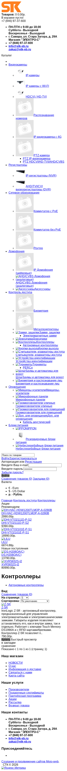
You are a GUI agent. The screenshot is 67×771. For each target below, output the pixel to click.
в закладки (8, 642)
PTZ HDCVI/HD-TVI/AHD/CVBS (43, 161)
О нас (12, 666)
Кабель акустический (36, 422)
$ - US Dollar (17, 491)
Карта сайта (16, 675)
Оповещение (17, 386)
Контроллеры (46, 500)
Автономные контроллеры (40, 345)
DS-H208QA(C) (11, 554)
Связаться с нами (20, 672)
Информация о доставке (25, 669)
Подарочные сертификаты (26, 692)
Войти (5, 458)
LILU (4, 542)
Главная (7, 500)
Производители (19, 689)
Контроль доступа (20, 292)
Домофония (16, 251)
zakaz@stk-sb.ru (20, 49)
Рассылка (15, 702)
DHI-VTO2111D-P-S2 (15, 522)
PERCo (28, 367)
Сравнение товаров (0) (16, 478)
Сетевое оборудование (24, 192)
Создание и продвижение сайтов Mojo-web (30, 761)
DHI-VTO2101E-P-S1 (15, 532)
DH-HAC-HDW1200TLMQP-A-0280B (25, 513)
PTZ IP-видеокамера (36, 158)
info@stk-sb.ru (19, 46)
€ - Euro (14, 488)
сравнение (8, 645)
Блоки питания (18, 425)
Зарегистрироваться (23, 458)
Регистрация (33, 461)
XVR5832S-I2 (10, 564)
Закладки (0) (41, 478)
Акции (13, 699)
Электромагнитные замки (40, 335)
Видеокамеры (18, 64)
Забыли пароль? (12, 472)
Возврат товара (19, 705)
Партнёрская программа (25, 695)
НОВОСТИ (16, 662)
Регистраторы (18, 164)
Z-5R (4, 607)
